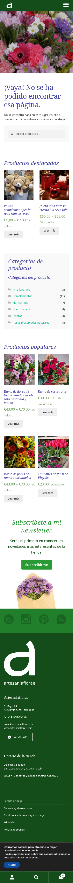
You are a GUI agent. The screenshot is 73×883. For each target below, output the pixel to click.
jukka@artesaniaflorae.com (19, 724)
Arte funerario (21, 289)
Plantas (17, 316)
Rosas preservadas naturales (31, 322)
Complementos (22, 296)
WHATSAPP (21, 737)
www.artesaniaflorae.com (18, 728)
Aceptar (12, 864)
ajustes (33, 857)
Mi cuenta (12, 877)
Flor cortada (20, 302)
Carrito (56, 874)
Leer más (14, 234)
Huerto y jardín (22, 309)
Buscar (36, 877)
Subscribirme (36, 564)
